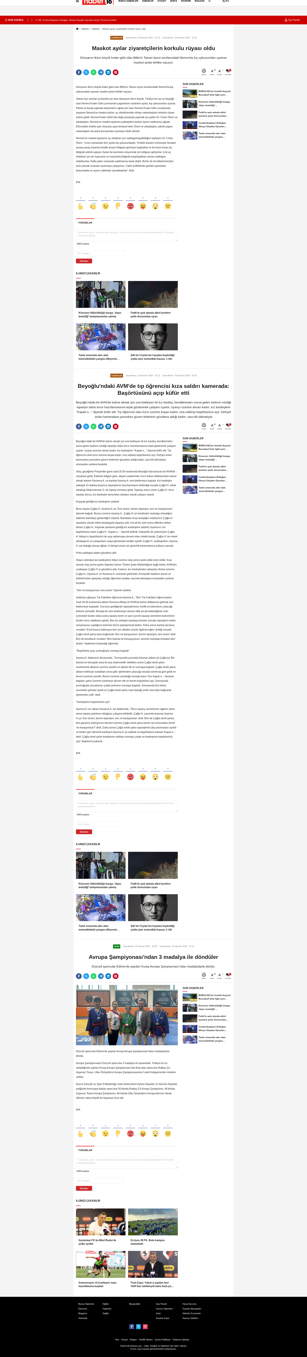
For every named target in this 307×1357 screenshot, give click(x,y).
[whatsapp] (93, 72)
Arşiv (158, 1313)
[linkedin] (108, 72)
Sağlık (106, 1313)
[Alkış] (93, 201)
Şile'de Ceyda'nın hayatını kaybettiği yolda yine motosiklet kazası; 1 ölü (152, 357)
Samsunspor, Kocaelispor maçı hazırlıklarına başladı (97, 1284)
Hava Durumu (190, 1304)
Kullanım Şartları (181, 1339)
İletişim (133, 1339)
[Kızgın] (130, 201)
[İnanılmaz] (155, 201)
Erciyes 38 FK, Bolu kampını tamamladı (148, 1242)
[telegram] (101, 72)
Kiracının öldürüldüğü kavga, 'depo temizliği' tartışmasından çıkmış (100, 314)
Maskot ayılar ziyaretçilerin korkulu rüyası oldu (124, 29)
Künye (124, 1339)
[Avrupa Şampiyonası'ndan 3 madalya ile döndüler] (127, 1015)
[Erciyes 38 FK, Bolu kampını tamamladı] (153, 1221)
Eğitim (106, 1304)
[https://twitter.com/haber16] (138, 1326)
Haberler (85, 29)
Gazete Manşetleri (192, 1309)
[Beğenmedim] (118, 201)
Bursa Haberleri (86, 1304)
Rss (117, 1339)
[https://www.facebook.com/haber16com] (131, 1326)
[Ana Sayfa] (77, 29)
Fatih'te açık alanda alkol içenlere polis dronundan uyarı (151, 314)
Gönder (84, 261)
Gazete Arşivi (162, 1318)
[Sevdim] (105, 201)
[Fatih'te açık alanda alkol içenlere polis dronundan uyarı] (153, 294)
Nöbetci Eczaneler (192, 1313)
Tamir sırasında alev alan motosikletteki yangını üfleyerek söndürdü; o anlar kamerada (98, 357)
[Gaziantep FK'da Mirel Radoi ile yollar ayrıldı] (101, 1221)
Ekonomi (82, 1309)
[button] (31, 20)
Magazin (82, 1313)
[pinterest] (115, 72)
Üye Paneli (293, 20)
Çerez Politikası (163, 1339)
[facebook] (79, 72)
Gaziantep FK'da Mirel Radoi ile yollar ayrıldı (97, 1242)
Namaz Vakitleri (190, 1318)
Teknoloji (82, 1318)
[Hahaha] (143, 201)
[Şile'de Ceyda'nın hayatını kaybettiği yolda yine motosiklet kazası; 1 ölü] (153, 336)
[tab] (85, 222)
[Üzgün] (168, 201)
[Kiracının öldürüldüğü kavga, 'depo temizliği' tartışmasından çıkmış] (101, 294)
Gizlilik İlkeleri (146, 1339)
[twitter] (86, 72)
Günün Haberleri (164, 1309)
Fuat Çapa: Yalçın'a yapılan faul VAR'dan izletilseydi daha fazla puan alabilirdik (152, 1284)
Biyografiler (135, 1304)
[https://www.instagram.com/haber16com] (145, 1326)
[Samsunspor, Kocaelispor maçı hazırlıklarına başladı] (101, 1264)
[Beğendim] (80, 201)
